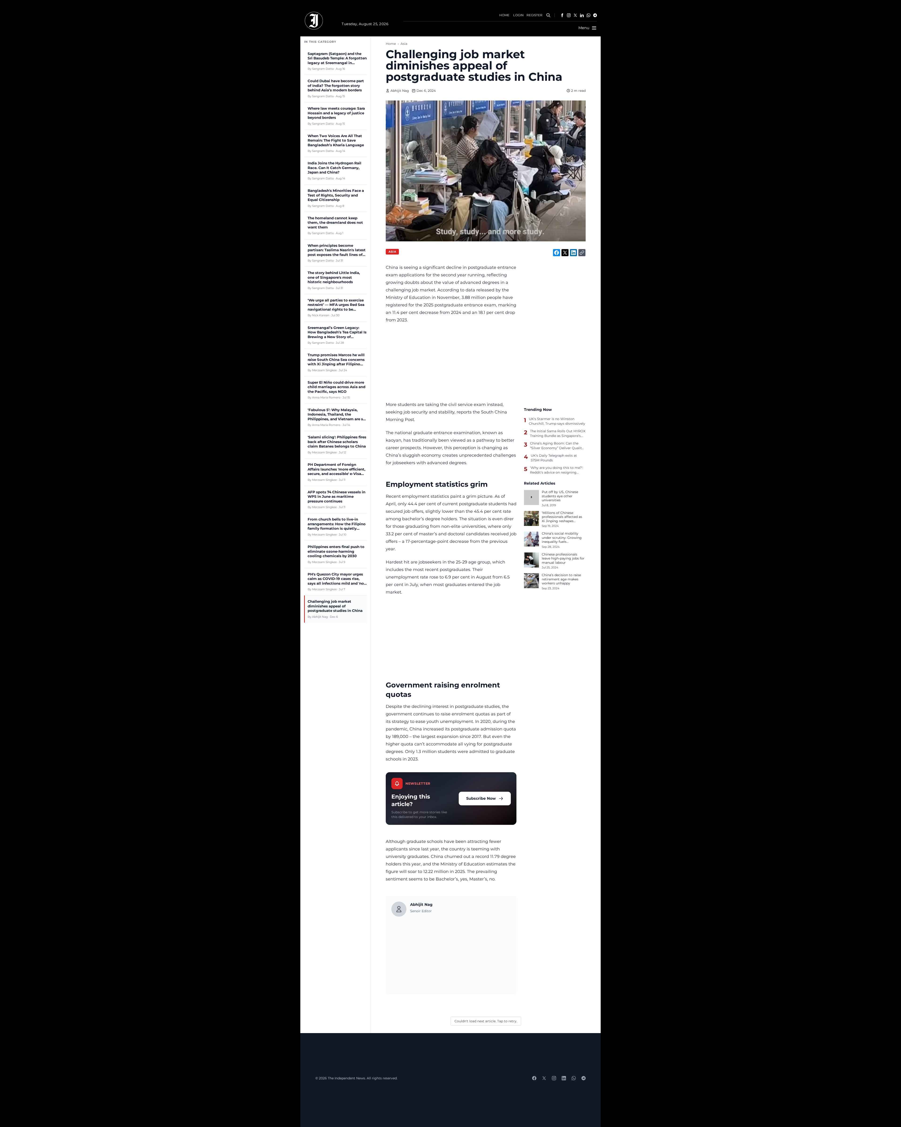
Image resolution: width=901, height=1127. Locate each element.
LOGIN (518, 15)
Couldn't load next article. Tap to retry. (485, 1021)
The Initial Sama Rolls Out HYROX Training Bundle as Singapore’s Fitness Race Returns (557, 433)
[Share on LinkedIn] (573, 252)
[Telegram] (595, 15)
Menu (583, 28)
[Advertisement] (451, 362)
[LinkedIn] (582, 15)
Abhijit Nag (399, 90)
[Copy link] (582, 252)
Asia (404, 43)
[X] (575, 15)
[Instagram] (569, 15)
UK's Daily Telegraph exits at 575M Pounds (554, 458)
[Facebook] (562, 15)
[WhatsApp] (588, 15)
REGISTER (534, 15)
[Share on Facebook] (556, 252)
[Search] (548, 15)
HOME (504, 15)
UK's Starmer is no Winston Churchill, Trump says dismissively (557, 421)
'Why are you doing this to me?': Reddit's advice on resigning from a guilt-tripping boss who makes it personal (556, 470)
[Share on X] (565, 252)
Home (391, 43)
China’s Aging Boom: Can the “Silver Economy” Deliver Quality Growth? (557, 445)
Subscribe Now (481, 798)
